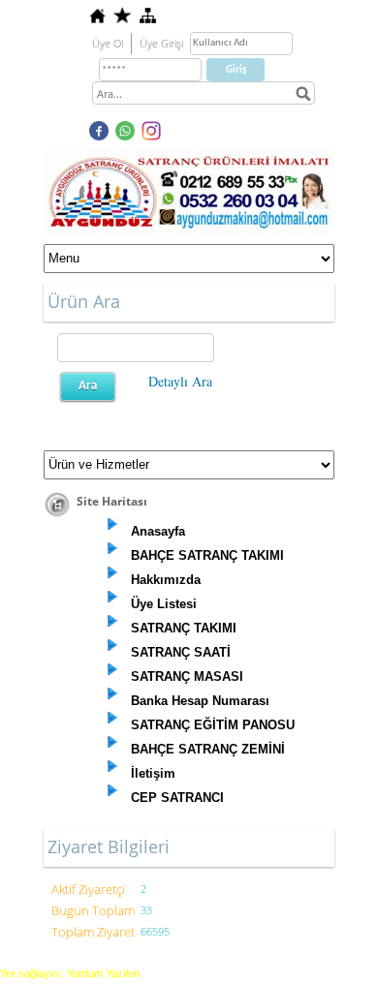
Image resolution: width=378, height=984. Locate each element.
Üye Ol (107, 43)
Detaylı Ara (180, 381)
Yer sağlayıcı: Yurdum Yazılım (70, 973)
